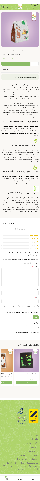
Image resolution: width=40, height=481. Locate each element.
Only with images (32, 327)
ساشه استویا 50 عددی (31, 374)
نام (37, 289)
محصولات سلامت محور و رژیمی (26, 50)
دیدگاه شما (35, 267)
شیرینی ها (7, 376)
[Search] (7, 7)
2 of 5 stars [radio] (29, 263)
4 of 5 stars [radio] (26, 263)
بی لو (37, 50)
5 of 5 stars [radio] (24, 263)
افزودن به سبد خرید (15, 63)
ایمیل (37, 298)
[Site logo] (20, 7)
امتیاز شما (36, 263)
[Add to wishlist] (16, 350)
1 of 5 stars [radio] (30, 263)
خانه (12, 50)
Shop (16, 50)
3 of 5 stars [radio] (27, 263)
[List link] (20, 435)
